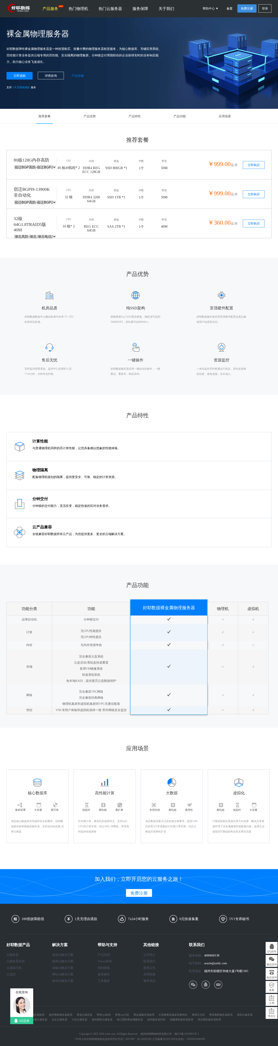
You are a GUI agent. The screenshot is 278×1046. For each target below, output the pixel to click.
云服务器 (13, 954)
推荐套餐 (44, 116)
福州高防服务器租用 (60, 1014)
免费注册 (247, 8)
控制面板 (104, 967)
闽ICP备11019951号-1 (186, 1033)
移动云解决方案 (62, 980)
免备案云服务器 (38, 1019)
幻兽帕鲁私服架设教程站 (173, 1014)
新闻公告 (149, 967)
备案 (230, 8)
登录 (265, 8)
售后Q (271, 1016)
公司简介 (149, 954)
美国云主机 (198, 1014)
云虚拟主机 (14, 967)
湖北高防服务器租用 (209, 1019)
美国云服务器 (245, 1014)
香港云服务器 (84, 1014)
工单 (271, 1003)
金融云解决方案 (62, 967)
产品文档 (104, 954)
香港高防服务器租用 (221, 1014)
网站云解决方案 (62, 974)
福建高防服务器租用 (181, 1019)
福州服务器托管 (156, 1019)
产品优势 (90, 116)
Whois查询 (105, 961)
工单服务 (104, 980)
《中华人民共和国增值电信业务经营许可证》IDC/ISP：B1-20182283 (112, 1039)
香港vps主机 (122, 1014)
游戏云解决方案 (62, 954)
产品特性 (135, 116)
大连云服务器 (79, 1019)
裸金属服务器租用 (144, 1014)
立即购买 (254, 165)
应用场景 (225, 116)
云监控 (11, 974)
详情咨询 (51, 75)
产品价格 (78, 75)
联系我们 (149, 961)
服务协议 (149, 980)
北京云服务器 (59, 1019)
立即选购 (19, 75)
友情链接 (149, 974)
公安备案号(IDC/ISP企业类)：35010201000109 (178, 1039)
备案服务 (104, 974)
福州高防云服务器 (102, 1019)
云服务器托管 (16, 961)
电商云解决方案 (62, 961)
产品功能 (180, 116)
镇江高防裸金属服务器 (130, 1019)
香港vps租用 (104, 1014)
